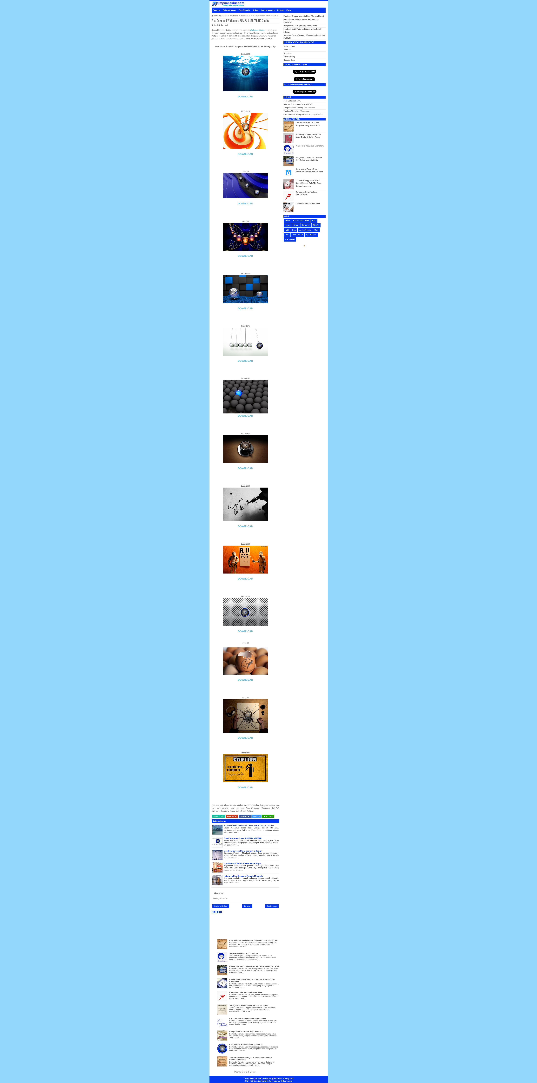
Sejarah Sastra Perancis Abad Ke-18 (298, 104)
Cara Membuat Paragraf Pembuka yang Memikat (303, 114)
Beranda (247, 906)
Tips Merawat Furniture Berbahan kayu (242, 863)
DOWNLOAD (245, 96)
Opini (316, 230)
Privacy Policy (289, 56)
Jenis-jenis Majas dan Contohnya (243, 953)
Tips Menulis (311, 235)
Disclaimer (287, 53)
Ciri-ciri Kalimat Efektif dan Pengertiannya (247, 1018)
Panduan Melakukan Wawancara (296, 111)
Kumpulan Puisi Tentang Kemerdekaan (246, 992)
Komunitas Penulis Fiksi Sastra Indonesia (267, 1081)
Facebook (244, 816)
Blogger (253, 1072)
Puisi (287, 235)
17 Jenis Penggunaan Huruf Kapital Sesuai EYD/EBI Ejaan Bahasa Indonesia (309, 183)
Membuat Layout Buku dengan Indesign (243, 851)
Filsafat (316, 225)
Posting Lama (271, 906)
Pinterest (232, 816)
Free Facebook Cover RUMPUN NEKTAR (243, 838)
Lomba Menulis (305, 230)
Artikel (287, 221)
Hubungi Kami (289, 60)
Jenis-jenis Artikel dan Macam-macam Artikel (248, 1005)
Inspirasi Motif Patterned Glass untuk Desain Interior (249, 826)
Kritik (287, 230)
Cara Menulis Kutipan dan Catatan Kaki (246, 1044)
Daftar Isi (287, 50)
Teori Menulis (297, 235)
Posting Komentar (220, 898)
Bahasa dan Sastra (301, 221)
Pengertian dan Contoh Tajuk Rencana (245, 1031)
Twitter (256, 816)
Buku (314, 221)
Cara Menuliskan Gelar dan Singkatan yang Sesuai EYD (253, 940)
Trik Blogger (290, 239)
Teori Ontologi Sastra (292, 101)
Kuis (294, 230)
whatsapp (268, 816)
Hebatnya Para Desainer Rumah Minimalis (243, 876)
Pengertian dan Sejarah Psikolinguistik (300, 26)
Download (224, 25)
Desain (215, 25)
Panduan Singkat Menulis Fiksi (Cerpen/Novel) (303, 16)
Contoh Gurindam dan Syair (308, 204)
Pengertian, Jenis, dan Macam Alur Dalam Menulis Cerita (254, 966)
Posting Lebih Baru (220, 906)
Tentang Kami (289, 46)
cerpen (287, 225)
